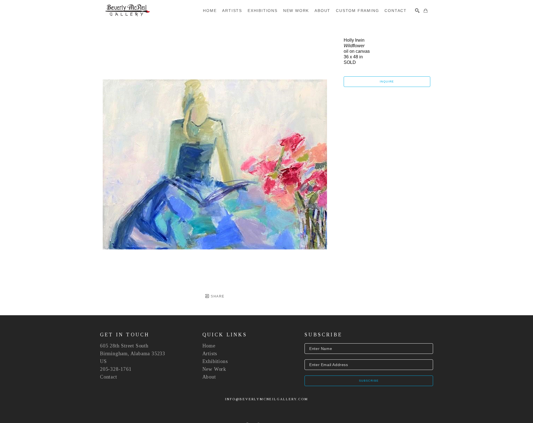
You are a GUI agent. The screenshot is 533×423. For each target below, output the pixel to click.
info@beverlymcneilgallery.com (266, 399)
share (217, 296)
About (209, 376)
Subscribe (369, 380)
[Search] (417, 10)
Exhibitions (215, 361)
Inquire (387, 81)
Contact (108, 376)
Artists (209, 353)
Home (208, 345)
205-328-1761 (116, 369)
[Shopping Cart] (426, 10)
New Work (214, 369)
